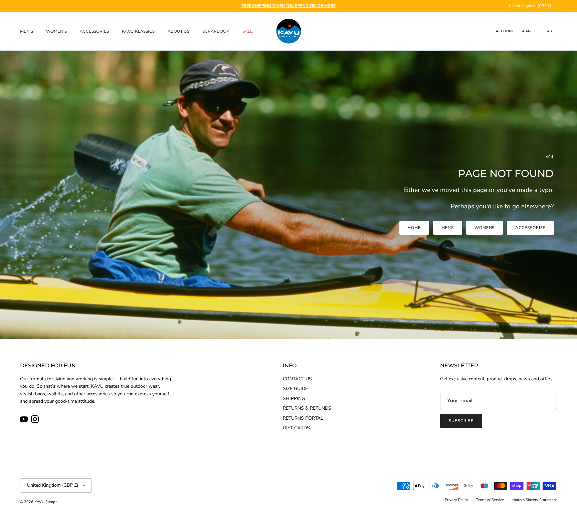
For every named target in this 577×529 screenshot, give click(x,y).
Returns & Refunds (307, 408)
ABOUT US (178, 31)
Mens (447, 227)
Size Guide (295, 388)
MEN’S (26, 31)
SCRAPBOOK (215, 31)
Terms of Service (490, 499)
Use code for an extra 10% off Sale (289, 5)
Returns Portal (303, 418)
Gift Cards (296, 428)
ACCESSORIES (94, 31)
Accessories (530, 227)
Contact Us (297, 379)
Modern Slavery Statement (534, 499)
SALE (247, 31)
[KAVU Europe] (288, 31)
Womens (484, 227)
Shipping (294, 398)
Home (414, 227)
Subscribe (461, 420)
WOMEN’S (56, 31)
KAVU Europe (45, 501)
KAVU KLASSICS (138, 31)
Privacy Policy (456, 499)
